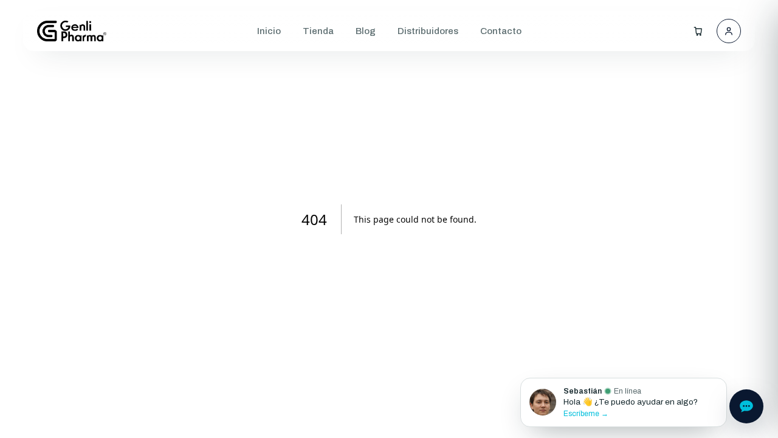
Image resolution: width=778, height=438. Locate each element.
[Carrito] (698, 31)
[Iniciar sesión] (729, 31)
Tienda (318, 31)
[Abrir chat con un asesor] (746, 406)
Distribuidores (428, 31)
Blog (366, 31)
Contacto (501, 31)
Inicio (269, 31)
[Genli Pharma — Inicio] (71, 31)
